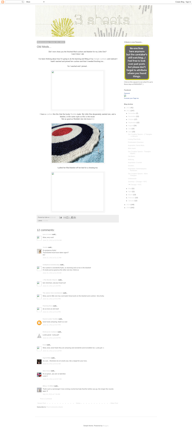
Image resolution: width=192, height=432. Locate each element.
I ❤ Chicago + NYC (135, 185)
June (130, 132)
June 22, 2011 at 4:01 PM (52, 299)
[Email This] (64, 217)
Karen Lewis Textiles (50, 319)
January (131, 201)
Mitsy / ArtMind (48, 386)
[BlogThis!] (67, 217)
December (132, 113)
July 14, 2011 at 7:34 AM (51, 394)
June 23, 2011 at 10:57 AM (52, 379)
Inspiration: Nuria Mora (136, 145)
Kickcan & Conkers (50, 332)
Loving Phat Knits (134, 139)
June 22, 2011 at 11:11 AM (52, 258)
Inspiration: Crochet (135, 162)
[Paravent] (125, 96)
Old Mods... (132, 156)
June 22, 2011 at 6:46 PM (52, 338)
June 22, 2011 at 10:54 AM (52, 240)
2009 (128, 208)
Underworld (132, 179)
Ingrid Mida (47, 358)
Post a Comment (46, 399)
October (131, 119)
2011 (128, 111)
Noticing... (131, 159)
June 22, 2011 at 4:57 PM (52, 325)
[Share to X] (69, 217)
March (130, 195)
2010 (128, 205)
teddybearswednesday (51, 265)
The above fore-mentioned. (53, 293)
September (132, 122)
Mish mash (132, 148)
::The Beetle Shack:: (50, 280)
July (130, 129)
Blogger (105, 426)
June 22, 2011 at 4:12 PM (52, 312)
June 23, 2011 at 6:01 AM (52, 364)
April (130, 191)
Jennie (45, 247)
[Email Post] (60, 217)
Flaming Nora (48, 306)
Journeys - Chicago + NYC (137, 182)
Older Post (114, 403)
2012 (128, 108)
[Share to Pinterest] (74, 217)
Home (78, 403)
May (130, 188)
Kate (44, 345)
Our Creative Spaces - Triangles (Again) (139, 152)
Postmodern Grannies (136, 142)
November (132, 116)
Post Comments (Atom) (54, 407)
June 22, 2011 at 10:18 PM (52, 351)
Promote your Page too (131, 98)
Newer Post (41, 403)
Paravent (127, 93)
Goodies (131, 166)
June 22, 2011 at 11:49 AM (52, 273)
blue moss (46, 371)
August (131, 125)
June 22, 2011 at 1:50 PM (52, 286)
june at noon (47, 234)
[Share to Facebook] (72, 217)
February (131, 198)
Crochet (45, 220)
